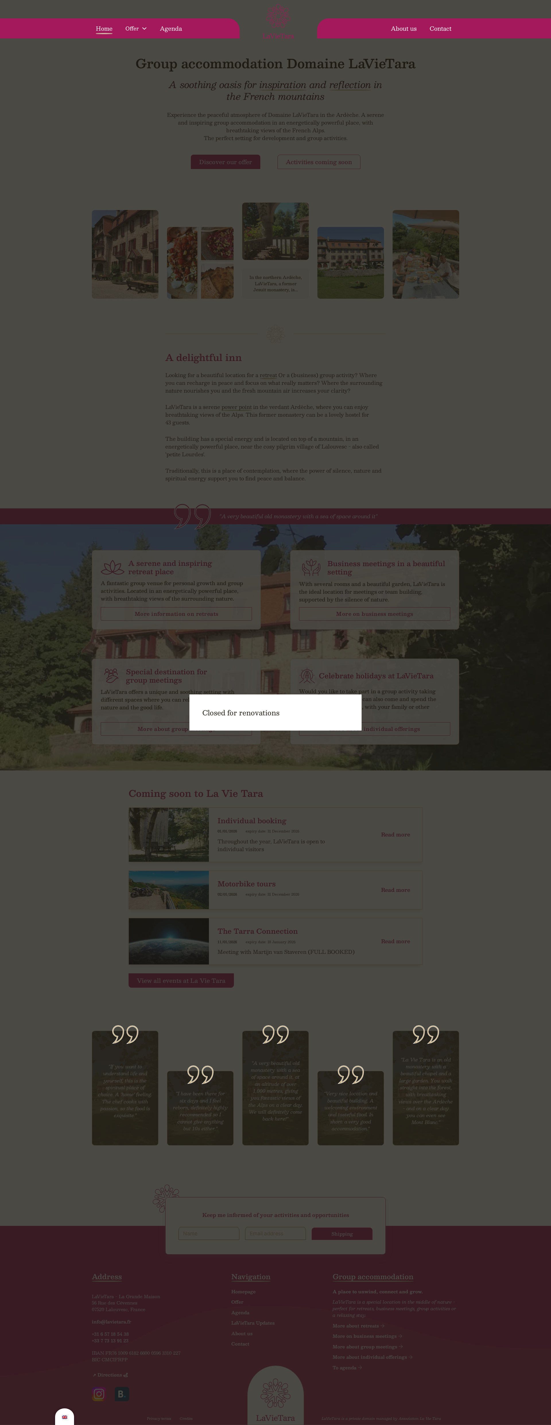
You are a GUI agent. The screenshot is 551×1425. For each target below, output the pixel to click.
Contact (440, 28)
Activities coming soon (319, 162)
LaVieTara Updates (253, 1323)
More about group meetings (176, 729)
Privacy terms (159, 1418)
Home (104, 28)
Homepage (243, 1291)
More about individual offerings (374, 729)
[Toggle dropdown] (144, 28)
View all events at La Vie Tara (181, 980)
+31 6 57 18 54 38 (110, 1334)
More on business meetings (374, 613)
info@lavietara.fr (111, 1321)
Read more (395, 834)
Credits (186, 1418)
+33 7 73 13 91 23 (110, 1340)
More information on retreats (176, 613)
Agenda (171, 28)
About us (404, 28)
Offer (132, 28)
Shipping (342, 1234)
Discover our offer (225, 162)
